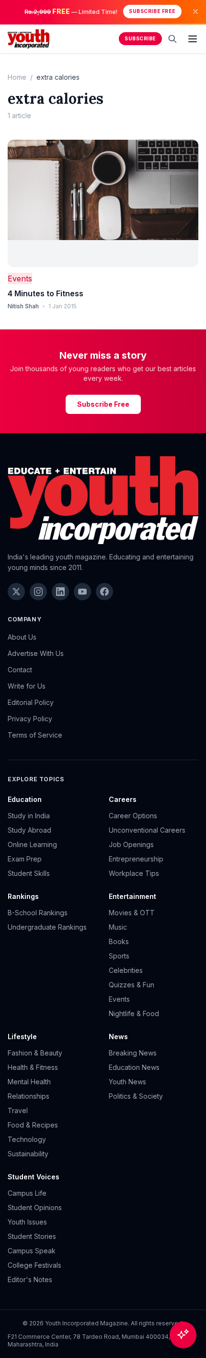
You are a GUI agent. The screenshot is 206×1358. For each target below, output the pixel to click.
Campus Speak (32, 1251)
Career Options (133, 816)
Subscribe (140, 39)
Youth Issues (27, 1222)
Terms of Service (35, 735)
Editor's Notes (30, 1279)
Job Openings (131, 844)
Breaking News (133, 1053)
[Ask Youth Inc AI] (183, 1335)
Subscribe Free (152, 11)
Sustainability (28, 1154)
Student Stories (32, 1236)
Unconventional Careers (147, 830)
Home (17, 77)
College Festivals (34, 1265)
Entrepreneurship (136, 859)
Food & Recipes (33, 1125)
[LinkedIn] (60, 591)
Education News (134, 1067)
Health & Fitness (33, 1067)
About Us (22, 637)
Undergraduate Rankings (47, 927)
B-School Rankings (38, 913)
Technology (27, 1139)
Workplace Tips (134, 873)
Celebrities (126, 970)
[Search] (172, 39)
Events (20, 278)
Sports (119, 956)
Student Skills (29, 873)
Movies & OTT (132, 913)
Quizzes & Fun (131, 985)
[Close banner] (195, 11)
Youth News (127, 1082)
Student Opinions (35, 1207)
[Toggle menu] (192, 38)
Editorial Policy (31, 702)
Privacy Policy (30, 719)
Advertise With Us (36, 653)
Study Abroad (29, 830)
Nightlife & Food (134, 1013)
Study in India (29, 816)
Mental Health (29, 1082)
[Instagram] (38, 591)
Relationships (28, 1096)
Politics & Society (136, 1096)
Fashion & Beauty (35, 1053)
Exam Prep (25, 859)
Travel (18, 1110)
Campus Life (27, 1193)
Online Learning (32, 844)
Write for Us (27, 686)
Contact (20, 670)
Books (119, 941)
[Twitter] (16, 591)
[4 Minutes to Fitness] (103, 203)
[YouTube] (82, 591)
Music (118, 927)
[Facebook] (104, 591)
